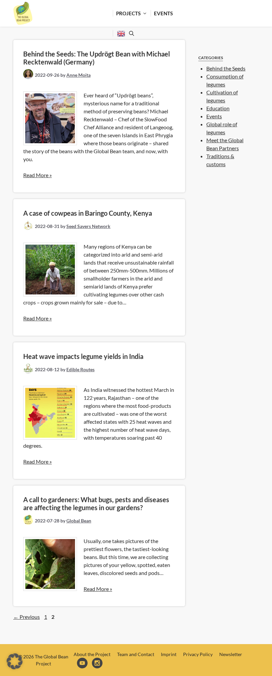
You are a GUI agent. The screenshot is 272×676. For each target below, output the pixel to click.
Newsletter (230, 654)
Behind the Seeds (225, 68)
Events (163, 13)
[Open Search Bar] (130, 33)
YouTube (83, 663)
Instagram (97, 663)
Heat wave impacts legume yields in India (83, 356)
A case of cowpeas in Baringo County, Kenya (87, 213)
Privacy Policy (198, 654)
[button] (14, 661)
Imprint (168, 654)
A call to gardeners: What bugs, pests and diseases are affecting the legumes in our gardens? (96, 503)
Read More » (37, 175)
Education (218, 108)
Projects (128, 13)
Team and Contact (135, 654)
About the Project (92, 654)
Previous (26, 617)
